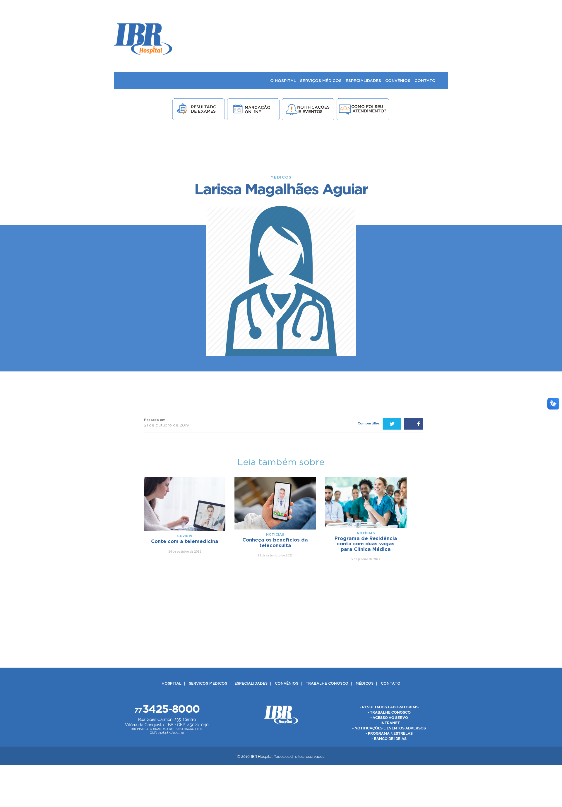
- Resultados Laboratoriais (389, 707)
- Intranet (389, 723)
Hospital (171, 684)
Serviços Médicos (208, 684)
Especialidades (251, 684)
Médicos (364, 684)
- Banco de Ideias (389, 738)
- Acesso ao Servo (389, 717)
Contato (390, 684)
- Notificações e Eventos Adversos (389, 728)
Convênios (286, 684)
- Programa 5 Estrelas (389, 733)
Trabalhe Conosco (327, 684)
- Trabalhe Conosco (389, 712)
